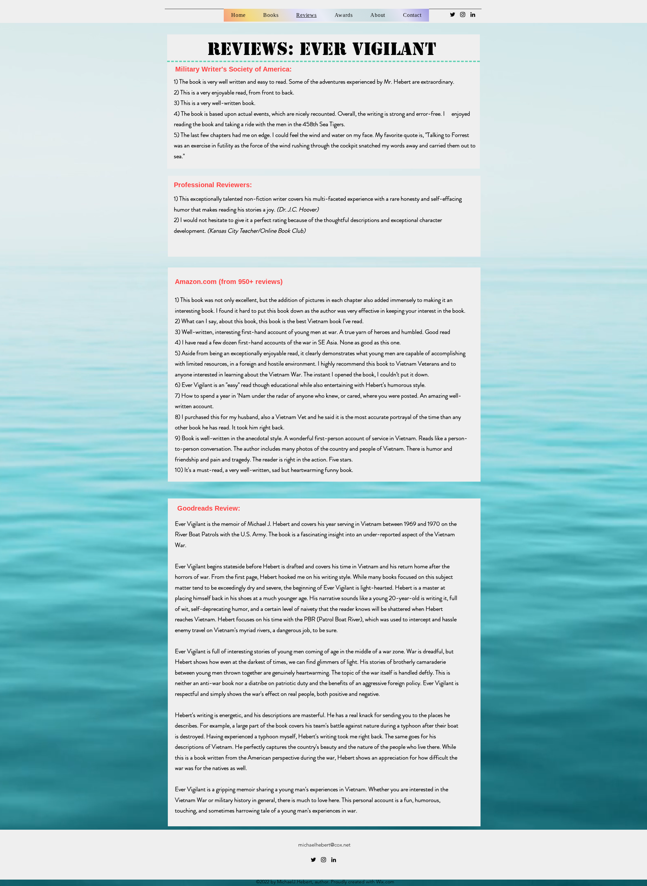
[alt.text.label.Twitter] (452, 14)
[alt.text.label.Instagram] (462, 14)
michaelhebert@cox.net (324, 844)
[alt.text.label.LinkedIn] (472, 14)
